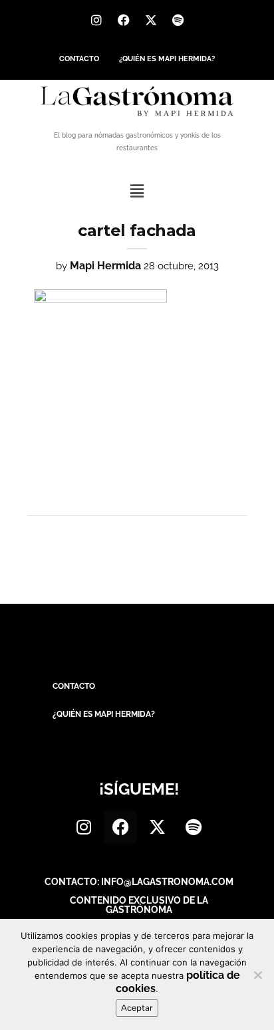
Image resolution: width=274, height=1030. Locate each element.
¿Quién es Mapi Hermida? (167, 59)
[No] (257, 974)
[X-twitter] (151, 20)
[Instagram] (96, 20)
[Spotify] (178, 20)
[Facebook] (124, 20)
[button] (137, 191)
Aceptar (137, 1008)
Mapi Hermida (105, 265)
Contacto (79, 59)
